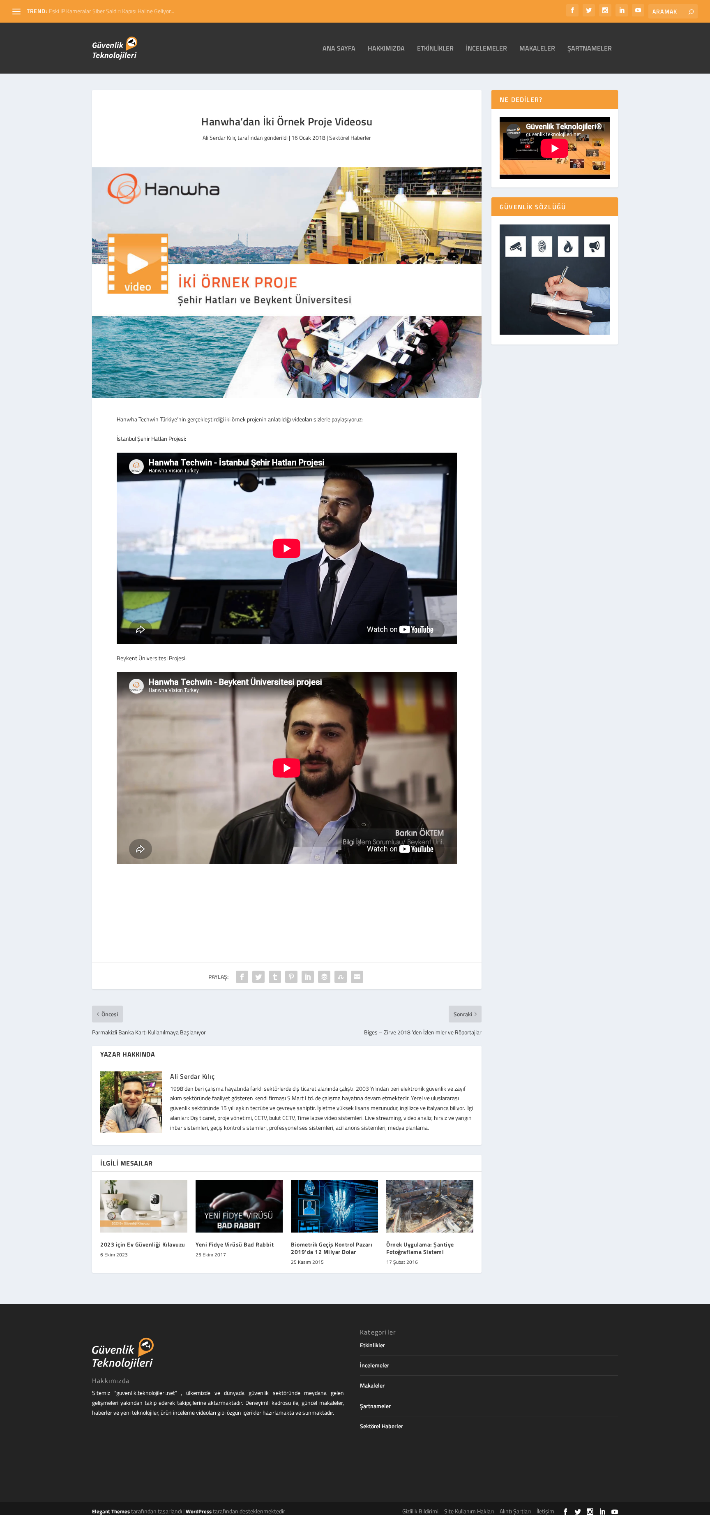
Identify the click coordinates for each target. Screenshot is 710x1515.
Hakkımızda (386, 49)
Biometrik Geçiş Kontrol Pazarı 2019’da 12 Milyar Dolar (331, 1248)
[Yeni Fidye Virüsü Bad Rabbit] (239, 1206)
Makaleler (537, 49)
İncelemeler (486, 49)
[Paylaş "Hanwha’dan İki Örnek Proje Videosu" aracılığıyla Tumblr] (275, 977)
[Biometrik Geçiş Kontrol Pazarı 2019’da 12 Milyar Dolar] (334, 1206)
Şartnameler (589, 49)
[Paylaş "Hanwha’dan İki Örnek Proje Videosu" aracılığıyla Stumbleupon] (340, 977)
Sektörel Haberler (350, 137)
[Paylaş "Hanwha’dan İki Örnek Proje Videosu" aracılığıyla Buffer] (324, 977)
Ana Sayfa (339, 49)
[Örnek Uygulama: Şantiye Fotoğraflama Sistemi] (429, 1206)
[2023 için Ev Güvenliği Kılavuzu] (143, 1206)
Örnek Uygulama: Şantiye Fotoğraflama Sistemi (420, 1248)
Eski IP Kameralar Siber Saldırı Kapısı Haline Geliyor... (111, 11)
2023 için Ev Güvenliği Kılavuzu (142, 1244)
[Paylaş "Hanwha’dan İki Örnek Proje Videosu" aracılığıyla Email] (357, 977)
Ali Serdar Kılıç (219, 137)
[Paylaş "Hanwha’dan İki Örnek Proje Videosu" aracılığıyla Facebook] (242, 977)
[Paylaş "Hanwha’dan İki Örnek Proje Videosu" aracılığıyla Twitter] (258, 977)
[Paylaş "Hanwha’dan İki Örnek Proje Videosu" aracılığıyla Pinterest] (291, 977)
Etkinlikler (435, 49)
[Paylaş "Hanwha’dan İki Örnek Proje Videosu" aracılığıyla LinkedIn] (308, 977)
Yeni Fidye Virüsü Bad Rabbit (235, 1244)
